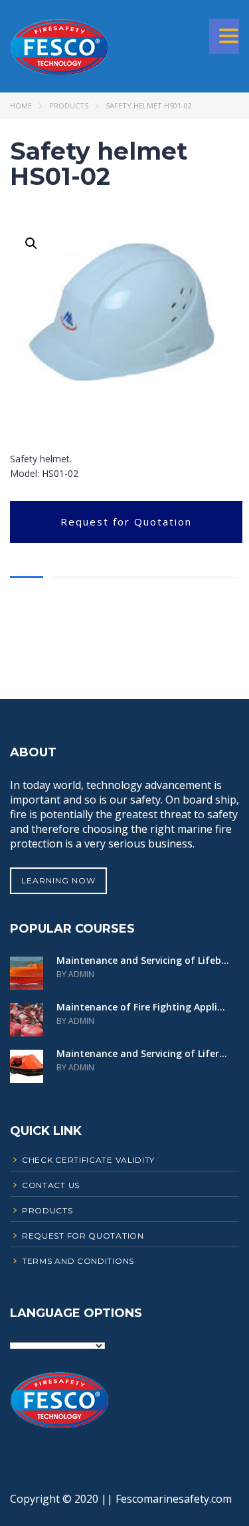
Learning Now (58, 880)
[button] (31, 243)
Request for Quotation (126, 521)
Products (68, 105)
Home (21, 105)
